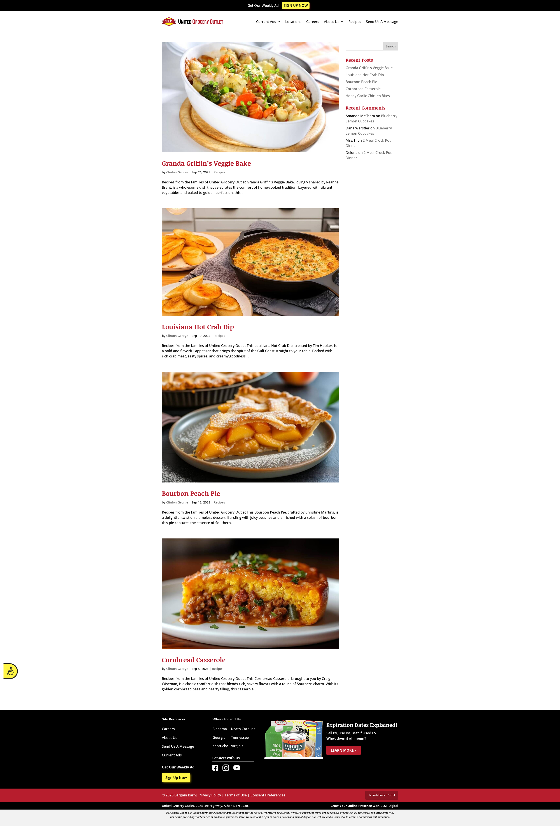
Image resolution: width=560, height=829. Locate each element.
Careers (312, 21)
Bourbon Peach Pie (191, 493)
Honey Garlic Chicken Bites (368, 95)
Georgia (219, 737)
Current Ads (266, 21)
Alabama (219, 728)
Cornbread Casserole (194, 659)
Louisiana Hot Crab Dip (198, 326)
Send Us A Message (382, 21)
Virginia (237, 746)
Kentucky (220, 746)
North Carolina (243, 728)
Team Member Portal (382, 795)
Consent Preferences (267, 795)
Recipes (354, 21)
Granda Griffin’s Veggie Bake (206, 163)
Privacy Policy (210, 795)
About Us (331, 21)
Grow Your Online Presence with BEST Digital (364, 806)
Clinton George (177, 172)
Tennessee (240, 737)
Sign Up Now (296, 5)
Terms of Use (236, 795)
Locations (293, 21)
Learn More (343, 750)
